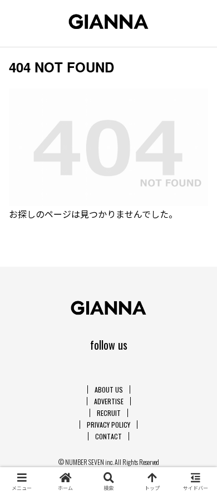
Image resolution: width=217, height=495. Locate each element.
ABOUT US (109, 389)
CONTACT (108, 436)
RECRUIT (109, 413)
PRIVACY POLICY (108, 424)
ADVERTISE (109, 401)
